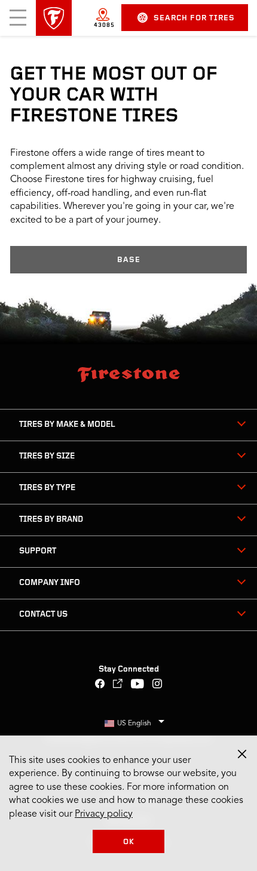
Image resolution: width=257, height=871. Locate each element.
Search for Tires (194, 18)
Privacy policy (104, 814)
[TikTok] (118, 685)
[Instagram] (157, 685)
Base (128, 260)
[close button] (242, 754)
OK (128, 842)
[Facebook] (100, 685)
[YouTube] (138, 685)
